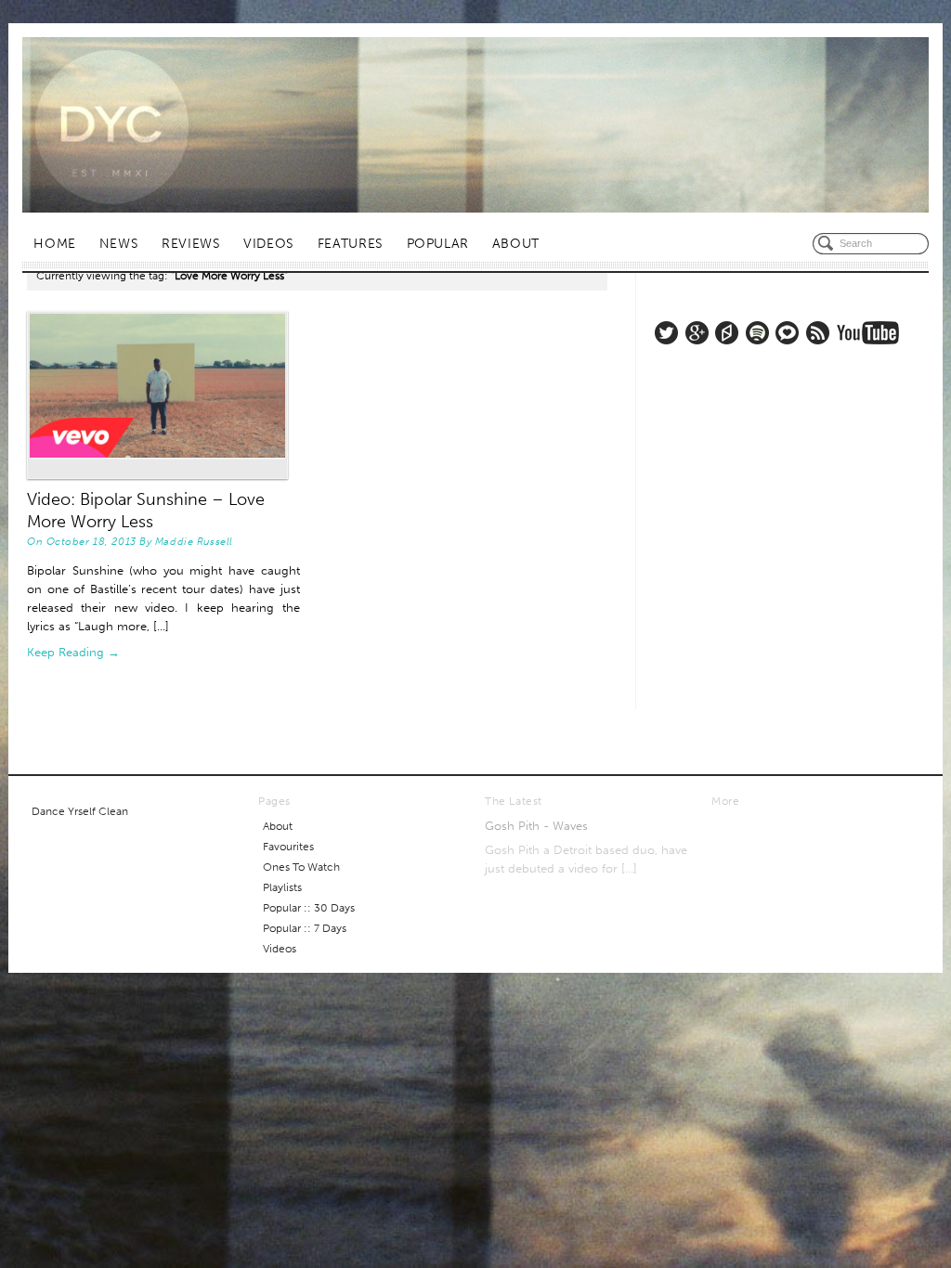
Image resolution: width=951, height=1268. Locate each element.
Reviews (191, 244)
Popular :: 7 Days (304, 928)
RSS (817, 332)
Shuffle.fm (726, 332)
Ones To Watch (301, 866)
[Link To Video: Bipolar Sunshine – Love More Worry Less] (163, 395)
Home (54, 244)
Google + (697, 332)
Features (351, 244)
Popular (438, 244)
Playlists (282, 887)
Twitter (666, 332)
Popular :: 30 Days (309, 907)
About (516, 244)
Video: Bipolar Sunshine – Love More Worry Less (146, 510)
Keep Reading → (73, 652)
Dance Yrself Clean (80, 811)
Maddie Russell (194, 541)
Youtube (868, 332)
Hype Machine (787, 332)
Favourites (288, 846)
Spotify (757, 332)
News (119, 244)
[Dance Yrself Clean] (475, 125)
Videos (268, 244)
